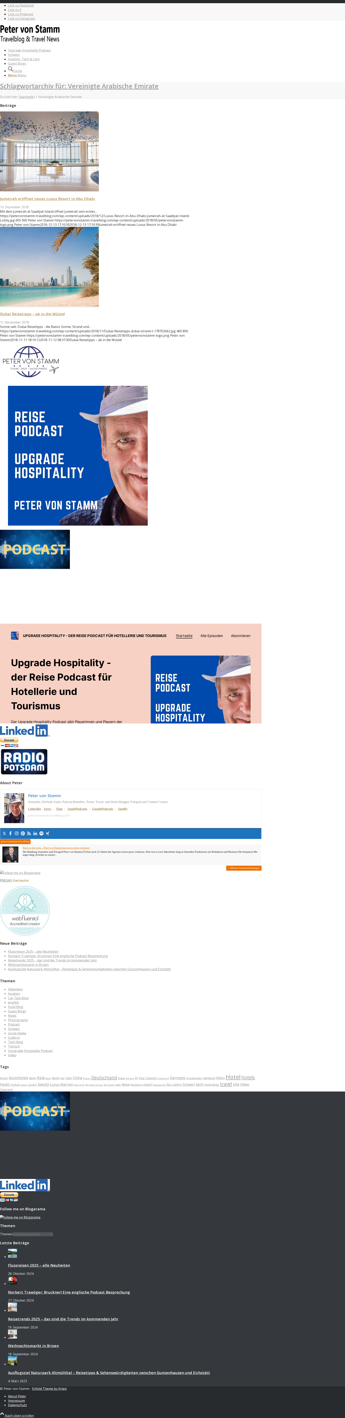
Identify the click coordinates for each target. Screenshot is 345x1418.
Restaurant (159, 1084)
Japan (24, 1084)
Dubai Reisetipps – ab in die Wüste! (32, 313)
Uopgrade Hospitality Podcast (30, 1051)
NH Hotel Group (94, 1084)
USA (236, 1084)
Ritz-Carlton (174, 1085)
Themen (6, 1234)
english (13, 1002)
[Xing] (48, 833)
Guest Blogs (17, 1011)
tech (200, 1084)
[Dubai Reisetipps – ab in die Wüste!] (49, 305)
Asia (41, 1077)
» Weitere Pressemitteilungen (244, 868)
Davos (86, 1078)
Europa (130, 1078)
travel (226, 1084)
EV (136, 1078)
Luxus (54, 1084)
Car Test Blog (18, 998)
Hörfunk (15, 1085)
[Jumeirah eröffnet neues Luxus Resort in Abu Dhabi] (49, 190)
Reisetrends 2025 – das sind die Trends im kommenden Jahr (52, 960)
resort (148, 1084)
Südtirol (14, 1037)
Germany (177, 1077)
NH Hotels (109, 1085)
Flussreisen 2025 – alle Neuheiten (33, 951)
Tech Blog (15, 1042)
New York (79, 1084)
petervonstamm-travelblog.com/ (49, 815)
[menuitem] (135, 50)
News (12, 1015)
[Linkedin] (35, 833)
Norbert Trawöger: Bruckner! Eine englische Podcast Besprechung (58, 956)
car (62, 1078)
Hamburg (209, 1078)
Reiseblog (136, 1085)
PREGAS (6, 880)
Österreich (6, 1089)
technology (211, 1085)
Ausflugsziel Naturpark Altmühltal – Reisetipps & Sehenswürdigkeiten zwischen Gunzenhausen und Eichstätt (89, 969)
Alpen (32, 1078)
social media (17, 1033)
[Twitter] (4, 833)
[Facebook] (10, 833)
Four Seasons (148, 1078)
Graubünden (194, 1078)
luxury (43, 1084)
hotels (248, 1077)
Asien (48, 1078)
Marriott (66, 1084)
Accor (4, 1078)
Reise (126, 1084)
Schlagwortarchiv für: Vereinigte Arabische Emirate (79, 86)
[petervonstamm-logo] (30, 43)
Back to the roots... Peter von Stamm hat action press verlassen (56, 847)
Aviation (14, 993)
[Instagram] (17, 833)
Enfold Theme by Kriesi (49, 1388)
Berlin (55, 1078)
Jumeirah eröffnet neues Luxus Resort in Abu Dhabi (47, 198)
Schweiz (14, 1029)
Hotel (233, 1077)
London (32, 1085)
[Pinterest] (23, 833)
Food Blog (15, 1007)
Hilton (220, 1078)
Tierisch (14, 1046)
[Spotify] (41, 833)
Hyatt (5, 1084)
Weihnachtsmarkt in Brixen (28, 965)
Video (12, 1055)
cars (68, 1078)
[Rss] (29, 833)
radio (118, 1085)
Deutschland (104, 1077)
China (77, 1077)
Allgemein (15, 989)
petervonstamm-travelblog (15, 841)
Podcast (14, 1024)
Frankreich (163, 1078)
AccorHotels (18, 1077)
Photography (18, 1020)
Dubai (121, 1078)
